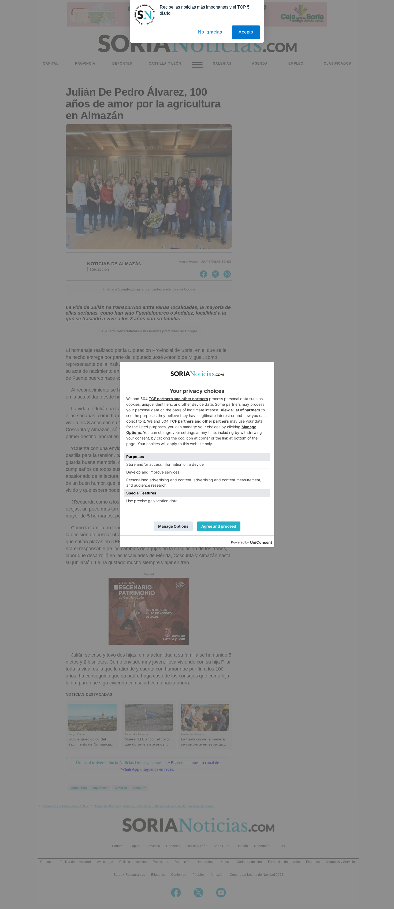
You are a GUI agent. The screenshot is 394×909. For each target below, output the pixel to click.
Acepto (246, 32)
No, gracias (210, 32)
